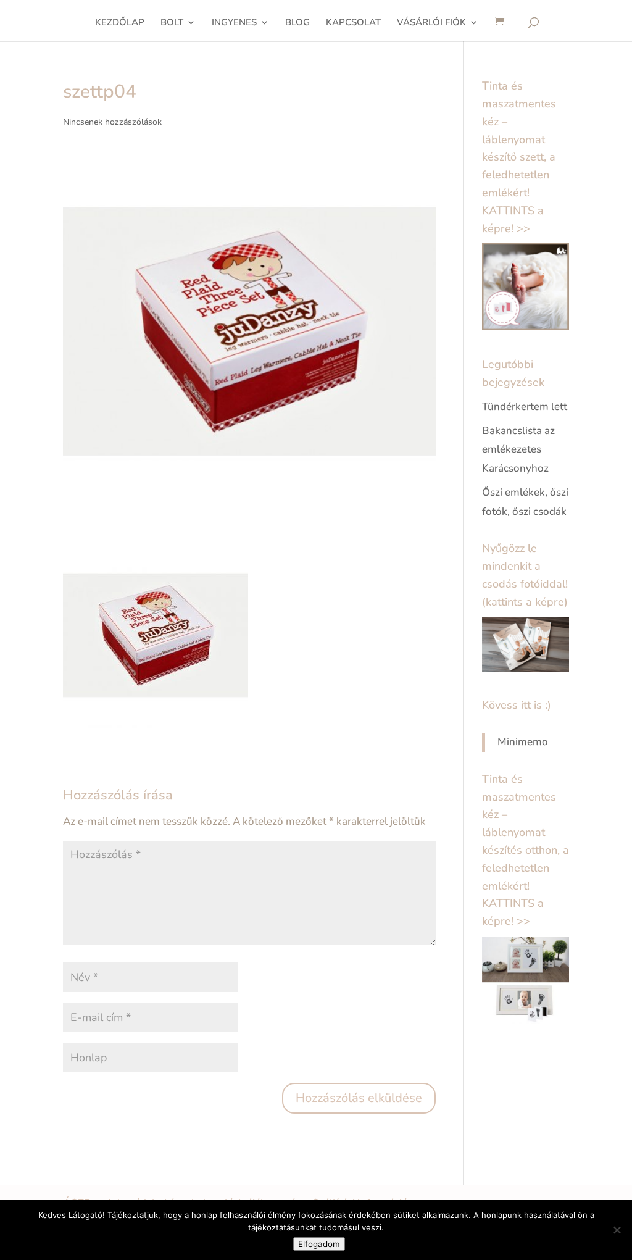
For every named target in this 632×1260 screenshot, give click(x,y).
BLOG (297, 23)
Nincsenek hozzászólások (112, 122)
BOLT (171, 23)
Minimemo (522, 742)
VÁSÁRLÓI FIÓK (431, 23)
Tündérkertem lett (524, 406)
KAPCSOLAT (353, 23)
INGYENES (234, 23)
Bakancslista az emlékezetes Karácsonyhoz (518, 449)
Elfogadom (319, 1244)
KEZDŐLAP (119, 23)
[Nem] (616, 1230)
